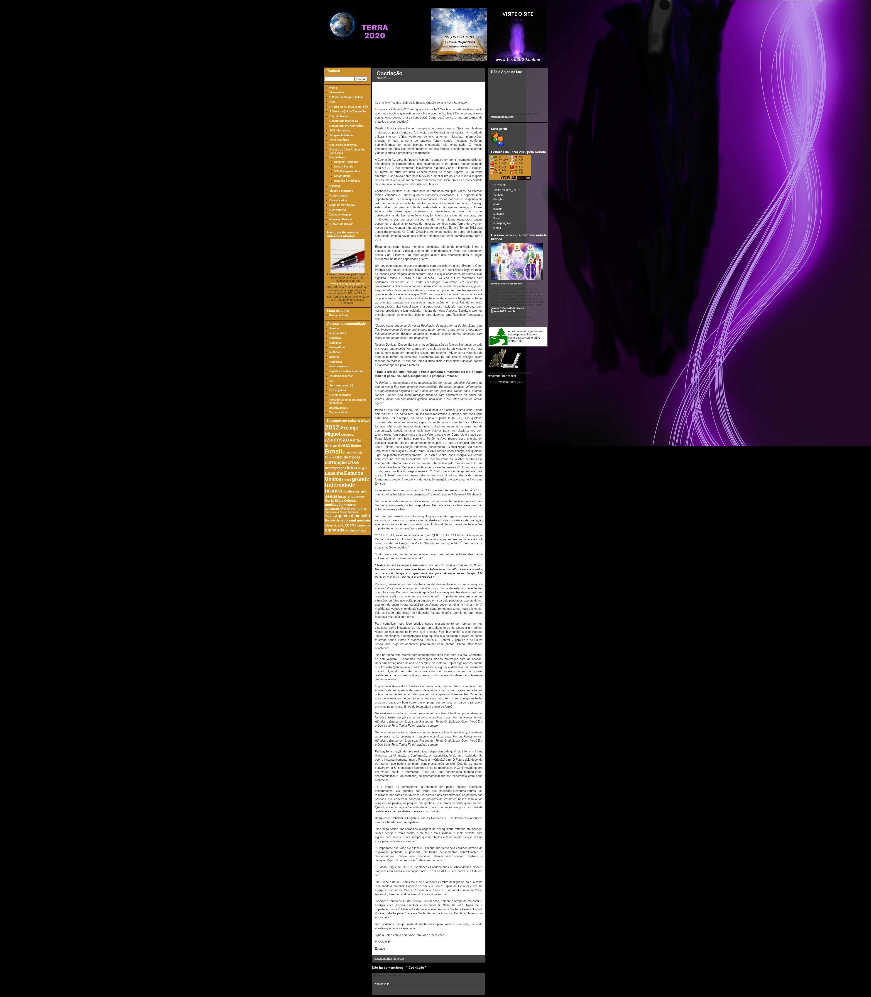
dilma (351, 467)
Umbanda (335, 361)
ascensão (337, 440)
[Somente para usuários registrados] (497, 145)
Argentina (347, 434)
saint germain (359, 520)
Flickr (496, 218)
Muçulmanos (337, 333)
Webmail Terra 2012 (510, 381)
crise (353, 462)
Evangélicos (337, 347)
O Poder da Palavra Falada (346, 97)
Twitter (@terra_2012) (506, 190)
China (329, 457)
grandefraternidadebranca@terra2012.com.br (508, 310)
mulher (361, 508)
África (362, 530)
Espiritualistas (338, 407)
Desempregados (340, 395)
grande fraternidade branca (347, 485)
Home (333, 87)
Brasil (333, 451)
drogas (362, 468)
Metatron (347, 508)
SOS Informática (339, 130)
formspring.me (502, 223)
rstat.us (497, 209)
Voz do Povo (337, 157)
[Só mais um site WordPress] (375, 47)
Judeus (334, 357)
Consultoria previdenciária (346, 125)
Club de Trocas (339, 116)
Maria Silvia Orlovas (341, 500)
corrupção (336, 462)
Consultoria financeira (343, 121)
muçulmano (332, 512)
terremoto (363, 525)
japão (363, 491)
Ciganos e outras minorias (346, 371)
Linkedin (498, 213)
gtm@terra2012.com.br (502, 376)
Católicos (335, 342)
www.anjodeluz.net (502, 117)
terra (350, 524)
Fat (331, 380)
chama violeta (352, 452)
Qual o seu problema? (343, 144)
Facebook (499, 185)
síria (341, 525)
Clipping (334, 186)
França (346, 479)
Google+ (498, 199)
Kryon (361, 496)
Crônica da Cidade (341, 224)
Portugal (331, 516)
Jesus (331, 496)
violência (351, 530)
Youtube (498, 194)
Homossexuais (339, 366)
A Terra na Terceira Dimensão (348, 106)
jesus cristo (347, 496)
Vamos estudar (339, 195)
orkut (496, 204)
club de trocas (347, 457)
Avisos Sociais (343, 166)
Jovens (334, 328)
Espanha (334, 473)
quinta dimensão (354, 516)
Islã (349, 491)
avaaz (344, 445)
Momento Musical (340, 219)
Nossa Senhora (349, 512)
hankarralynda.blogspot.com (506, 283)
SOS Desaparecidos (347, 171)
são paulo (331, 525)
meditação (334, 504)
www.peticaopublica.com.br (347, 284)
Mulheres (335, 352)
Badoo (356, 445)
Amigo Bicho (342, 176)
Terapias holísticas (341, 135)
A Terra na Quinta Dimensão (347, 111)
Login (393, 984)
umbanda (335, 530)
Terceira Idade (338, 412)
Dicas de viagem (340, 214)
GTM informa (337, 209)
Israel (355, 491)
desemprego (335, 468)
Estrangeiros (337, 390)
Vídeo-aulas (337, 92)
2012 (332, 427)
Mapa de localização (342, 205)
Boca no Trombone (346, 161)
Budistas (335, 338)
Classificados (338, 200)
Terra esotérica (339, 140)
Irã (344, 491)
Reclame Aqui (338, 315)
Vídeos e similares (341, 190)
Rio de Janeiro (336, 520)
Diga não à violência (347, 180)
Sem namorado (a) (341, 385)
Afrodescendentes (341, 376)
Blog (332, 102)
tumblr (497, 228)
